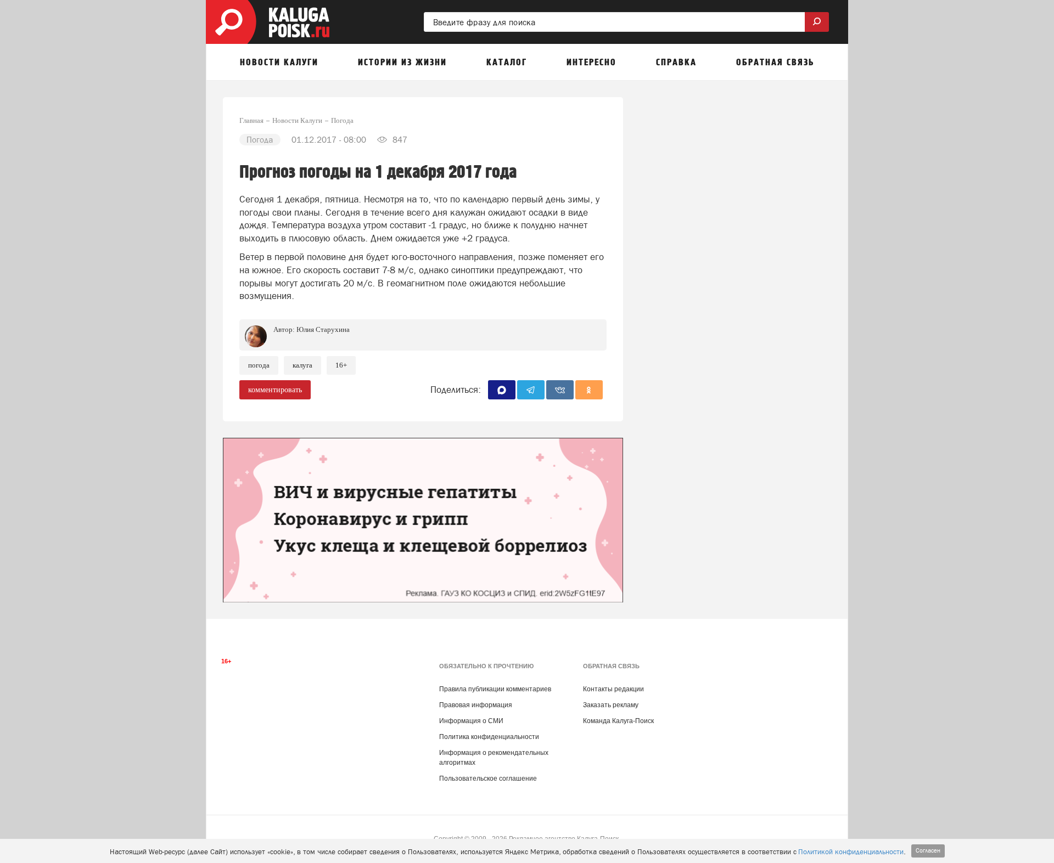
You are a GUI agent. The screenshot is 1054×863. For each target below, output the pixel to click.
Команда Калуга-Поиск (618, 721)
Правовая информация (475, 705)
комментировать (275, 390)
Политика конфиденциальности (489, 737)
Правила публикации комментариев (495, 689)
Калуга (302, 365)
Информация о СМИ (471, 721)
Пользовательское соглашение (488, 778)
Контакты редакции (613, 689)
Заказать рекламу (610, 705)
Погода (259, 365)
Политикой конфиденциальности (851, 852)
